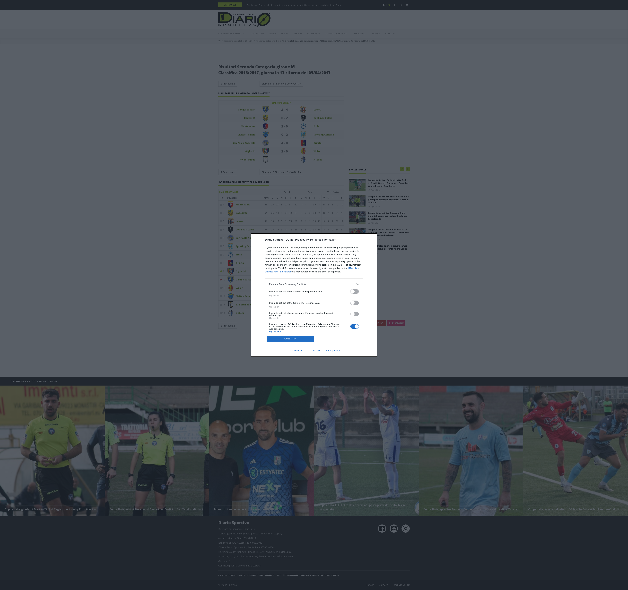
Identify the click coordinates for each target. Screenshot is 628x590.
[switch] (354, 291)
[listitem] (314, 284)
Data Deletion (295, 350)
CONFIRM (290, 338)
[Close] (370, 240)
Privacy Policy (332, 350)
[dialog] (314, 295)
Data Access (314, 350)
